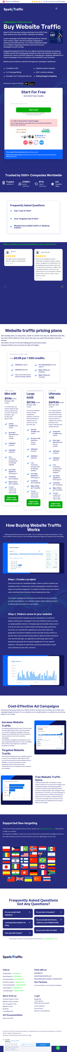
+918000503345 (17, 988)
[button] (58, 9)
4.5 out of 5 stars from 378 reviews (54, 1)
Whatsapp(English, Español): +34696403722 (48, 979)
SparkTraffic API (8, 1018)
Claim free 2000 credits (11, 498)
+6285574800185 (20, 985)
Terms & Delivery (39, 1006)
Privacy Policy (38, 1008)
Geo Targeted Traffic (10, 1004)
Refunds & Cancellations (42, 1011)
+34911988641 (17, 976)
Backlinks (6, 1009)
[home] (13, 9)
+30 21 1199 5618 (18, 979)
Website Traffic (8, 1006)
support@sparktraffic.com (47, 829)
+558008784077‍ (19, 982)
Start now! (33, 110)
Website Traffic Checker (10, 1001)
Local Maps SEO (8, 1011)
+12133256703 (16, 973)
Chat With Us (38, 973)
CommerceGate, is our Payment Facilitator (48, 985)
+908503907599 (18, 991)
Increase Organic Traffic (10, 999)
